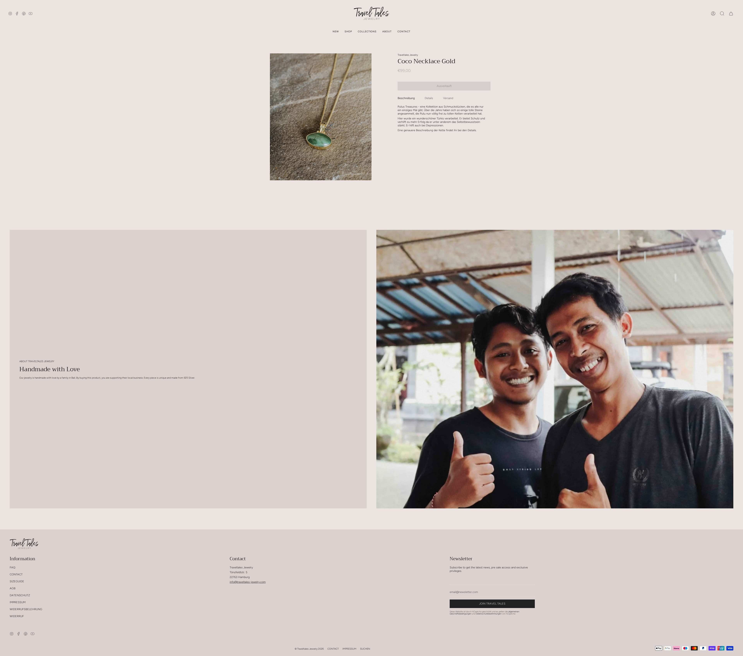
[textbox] (443, 118)
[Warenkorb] (731, 13)
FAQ (12, 567)
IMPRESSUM (18, 602)
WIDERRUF (17, 616)
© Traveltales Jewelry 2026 (309, 648)
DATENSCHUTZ (20, 595)
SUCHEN (365, 648)
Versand (448, 98)
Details (429, 98)
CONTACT (16, 574)
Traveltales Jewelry (408, 54)
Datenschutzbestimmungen (489, 613)
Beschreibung (406, 98)
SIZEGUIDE (17, 581)
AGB (12, 588)
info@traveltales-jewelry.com (248, 582)
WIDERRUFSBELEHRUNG (26, 609)
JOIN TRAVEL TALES (492, 603)
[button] (348, 31)
